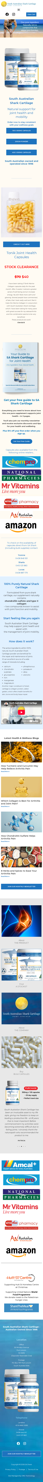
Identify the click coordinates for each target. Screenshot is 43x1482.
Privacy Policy (10, 1469)
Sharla (21, 562)
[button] (18, 9)
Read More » (5, 771)
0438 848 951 (21, 558)
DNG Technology (28, 1476)
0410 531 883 (21, 565)
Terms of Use (33, 1469)
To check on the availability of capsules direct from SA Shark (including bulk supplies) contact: (21, 545)
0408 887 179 (21, 573)
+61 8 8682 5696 (21, 1425)
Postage (22, 1469)
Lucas (21, 569)
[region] (21, 28)
